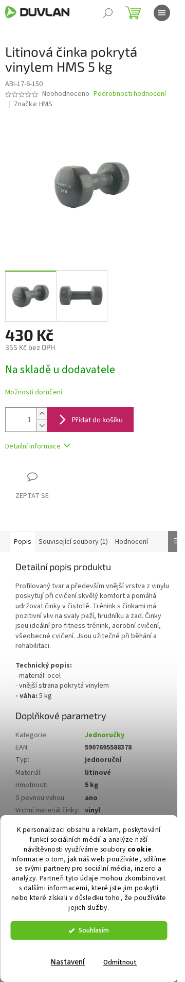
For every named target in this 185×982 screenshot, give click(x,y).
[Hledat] (108, 13)
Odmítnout (120, 962)
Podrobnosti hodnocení (130, 94)
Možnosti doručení (33, 392)
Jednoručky (104, 735)
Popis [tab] (22, 542)
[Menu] (162, 13)
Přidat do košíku (97, 419)
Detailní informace (33, 446)
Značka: (33, 104)
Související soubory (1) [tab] (73, 542)
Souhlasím (94, 930)
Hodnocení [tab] (131, 542)
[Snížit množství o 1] (41, 425)
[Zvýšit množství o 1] (41, 414)
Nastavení (68, 962)
